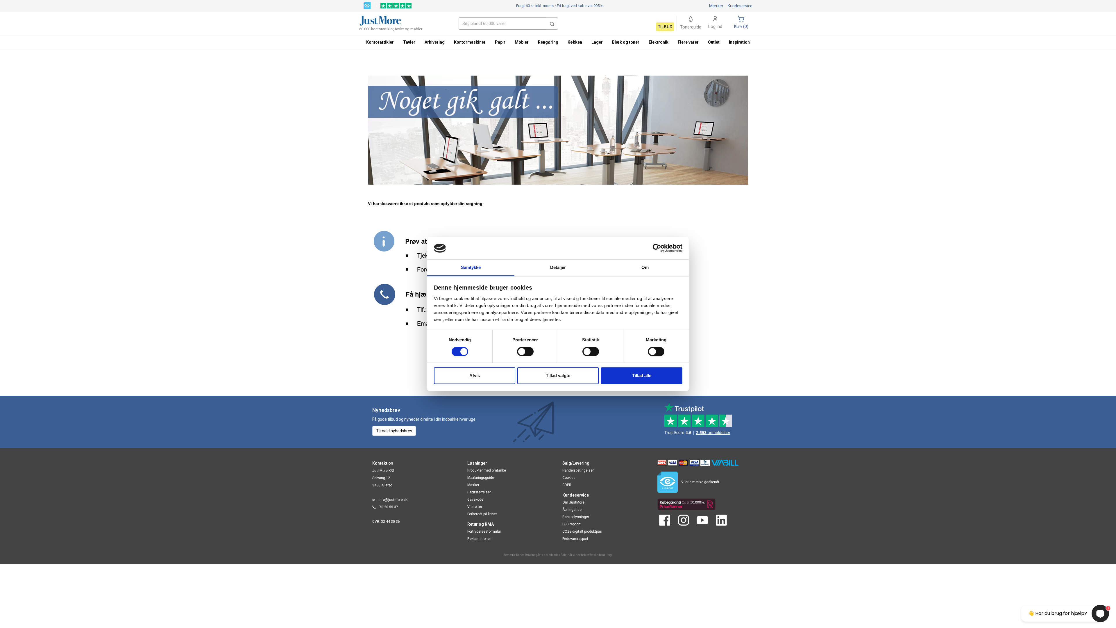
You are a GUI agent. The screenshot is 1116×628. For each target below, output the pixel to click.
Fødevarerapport (575, 539)
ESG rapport (571, 524)
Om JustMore (573, 502)
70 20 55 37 (388, 507)
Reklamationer (479, 539)
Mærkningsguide (480, 478)
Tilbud (665, 26)
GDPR (566, 485)
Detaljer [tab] (558, 267)
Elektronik (658, 42)
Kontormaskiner (470, 42)
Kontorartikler (380, 42)
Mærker (716, 5)
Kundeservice (740, 5)
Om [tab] (645, 267)
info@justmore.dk (393, 500)
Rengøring (548, 42)
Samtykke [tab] (471, 267)
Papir (500, 42)
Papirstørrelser (479, 492)
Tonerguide (690, 27)
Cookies (568, 478)
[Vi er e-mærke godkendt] (367, 5)
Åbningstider (572, 510)
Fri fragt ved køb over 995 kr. (560, 5)
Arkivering (435, 42)
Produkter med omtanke (486, 470)
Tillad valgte (558, 375)
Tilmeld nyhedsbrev (394, 431)
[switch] (525, 351)
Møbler (522, 42)
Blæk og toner (625, 42)
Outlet (714, 42)
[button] (552, 23)
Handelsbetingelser (578, 470)
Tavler (409, 42)
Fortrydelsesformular (484, 531)
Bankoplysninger (575, 517)
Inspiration (739, 42)
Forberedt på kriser (482, 514)
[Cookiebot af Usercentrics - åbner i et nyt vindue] (657, 248)
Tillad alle (641, 375)
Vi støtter (474, 507)
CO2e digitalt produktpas (582, 531)
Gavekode (475, 499)
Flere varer (688, 42)
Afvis (474, 375)
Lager (597, 42)
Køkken (575, 42)
